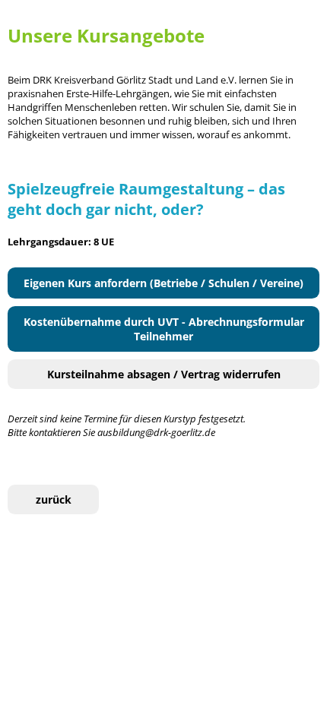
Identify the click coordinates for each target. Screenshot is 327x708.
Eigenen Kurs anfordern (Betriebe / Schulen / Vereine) (163, 283)
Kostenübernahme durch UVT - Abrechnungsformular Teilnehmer (164, 328)
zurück (53, 499)
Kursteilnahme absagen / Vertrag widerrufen (164, 374)
